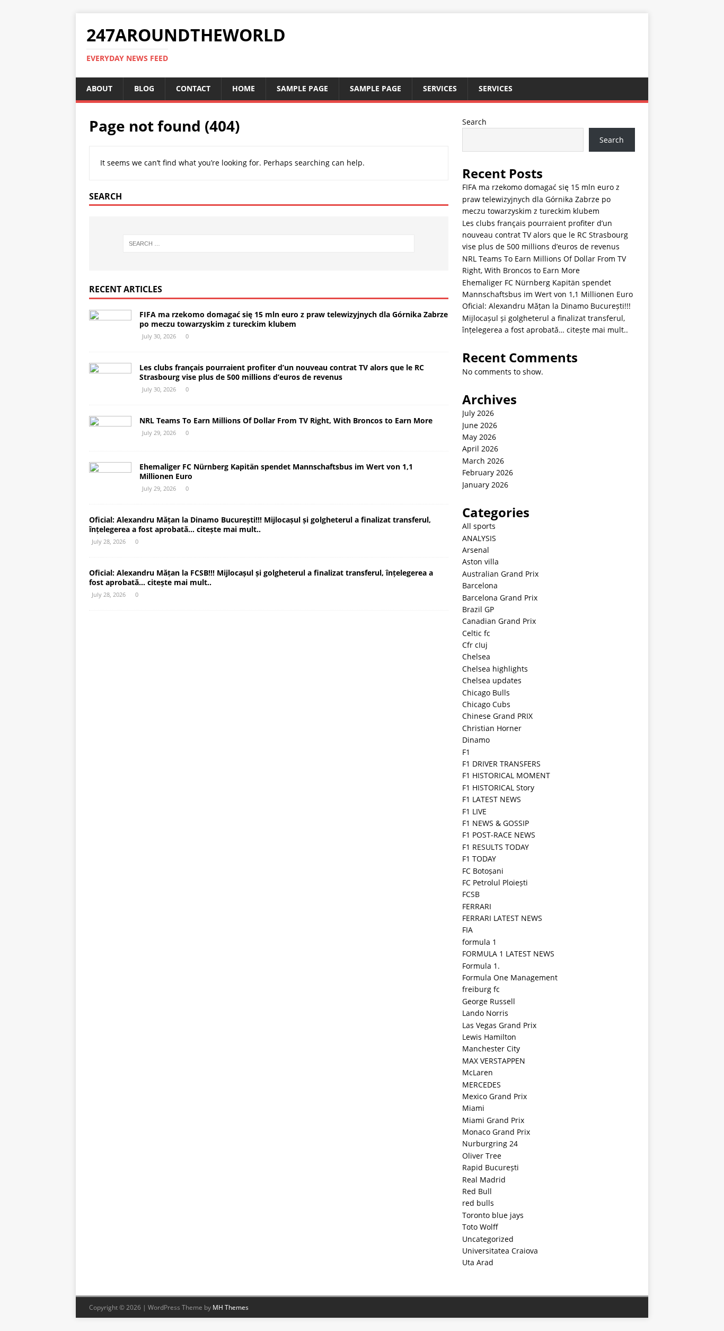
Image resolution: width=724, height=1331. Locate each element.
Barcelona (480, 585)
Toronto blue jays (493, 1215)
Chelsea (476, 656)
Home (243, 88)
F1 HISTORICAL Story (498, 787)
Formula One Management (510, 977)
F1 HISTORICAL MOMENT (506, 775)
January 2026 (485, 485)
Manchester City (491, 1048)
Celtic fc (476, 633)
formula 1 (479, 942)
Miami (473, 1108)
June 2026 (479, 425)
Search (474, 122)
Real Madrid (484, 1180)
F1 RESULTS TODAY (495, 847)
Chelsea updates (492, 680)
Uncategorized (488, 1239)
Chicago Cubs (486, 704)
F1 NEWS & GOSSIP (495, 823)
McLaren (477, 1072)
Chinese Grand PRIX (497, 716)
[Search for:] (268, 243)
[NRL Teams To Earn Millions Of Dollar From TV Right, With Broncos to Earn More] (110, 434)
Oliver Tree (481, 1156)
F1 (466, 752)
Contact (193, 88)
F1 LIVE (474, 811)
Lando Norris (485, 1013)
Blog (144, 88)
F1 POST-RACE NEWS (498, 835)
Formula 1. (481, 966)
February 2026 (487, 472)
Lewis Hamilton (489, 1037)
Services (440, 88)
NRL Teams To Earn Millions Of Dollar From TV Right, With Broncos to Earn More (285, 420)
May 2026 (479, 437)
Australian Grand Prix (500, 574)
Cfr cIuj (475, 645)
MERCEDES (481, 1085)
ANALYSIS (479, 538)
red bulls (478, 1203)
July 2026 (478, 413)
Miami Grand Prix (493, 1120)
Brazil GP (478, 609)
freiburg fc (481, 989)
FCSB (471, 894)
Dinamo (476, 740)
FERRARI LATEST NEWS (502, 918)
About (99, 88)
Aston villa (480, 561)
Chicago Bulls (486, 693)
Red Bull (477, 1191)
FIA (467, 930)
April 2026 (480, 448)
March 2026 (483, 461)
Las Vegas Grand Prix (499, 1025)
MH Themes (231, 1307)
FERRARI (476, 906)
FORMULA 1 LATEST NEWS (508, 954)
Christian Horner (492, 728)
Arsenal (475, 550)
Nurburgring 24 (490, 1143)
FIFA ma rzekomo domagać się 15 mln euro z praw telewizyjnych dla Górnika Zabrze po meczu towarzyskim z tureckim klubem (293, 319)
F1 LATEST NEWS (491, 799)
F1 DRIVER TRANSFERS (501, 764)
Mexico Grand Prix (494, 1096)
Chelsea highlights (495, 669)
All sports (479, 526)
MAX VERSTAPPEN (493, 1061)
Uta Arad (477, 1262)
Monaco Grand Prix (496, 1132)
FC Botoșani (483, 871)
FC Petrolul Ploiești (495, 882)
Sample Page (302, 88)
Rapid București (490, 1167)
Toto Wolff (480, 1227)
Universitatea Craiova (500, 1251)
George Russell (488, 1001)
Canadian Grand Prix (499, 621)
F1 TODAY (479, 859)
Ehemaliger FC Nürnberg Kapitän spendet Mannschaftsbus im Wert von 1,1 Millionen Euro (276, 471)
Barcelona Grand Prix (499, 598)
